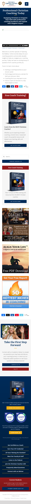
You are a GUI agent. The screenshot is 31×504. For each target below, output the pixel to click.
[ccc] (15, 209)
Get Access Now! (16, 145)
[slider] (26, 45)
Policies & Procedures (15, 498)
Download (21, 48)
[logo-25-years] (12, 2)
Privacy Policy (24, 437)
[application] (15, 45)
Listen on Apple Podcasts (9, 48)
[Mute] (23, 45)
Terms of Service (14, 439)
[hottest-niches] (15, 276)
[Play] (4, 45)
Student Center (23, 498)
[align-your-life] (15, 245)
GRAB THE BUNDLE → (15, 407)
